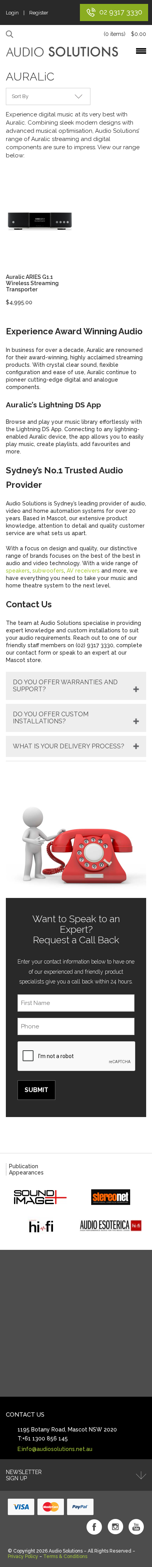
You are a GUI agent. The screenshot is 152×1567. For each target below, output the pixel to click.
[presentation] (77, 1056)
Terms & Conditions (65, 1556)
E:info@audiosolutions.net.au (55, 1449)
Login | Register (27, 13)
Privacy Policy (23, 1556)
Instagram (115, 1527)
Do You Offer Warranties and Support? (65, 685)
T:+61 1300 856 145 (43, 1438)
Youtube (136, 1527)
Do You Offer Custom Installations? (50, 717)
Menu (141, 51)
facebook (94, 1527)
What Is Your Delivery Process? (69, 746)
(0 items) (125, 34)
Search (11, 34)
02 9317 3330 (120, 12)
